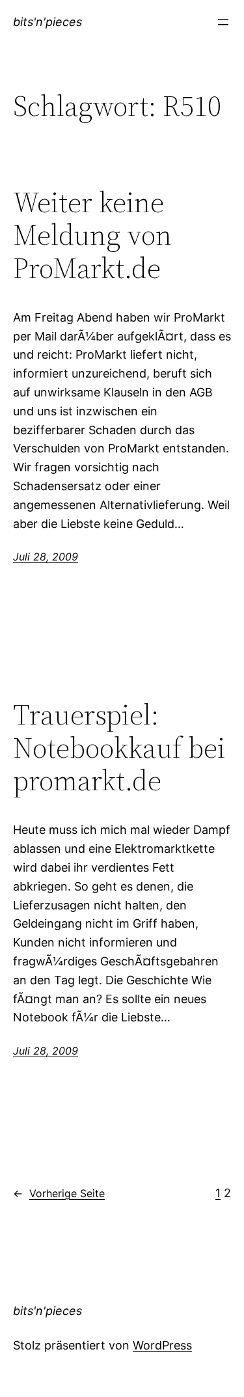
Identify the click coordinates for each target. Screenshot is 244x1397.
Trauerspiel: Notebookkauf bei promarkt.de (119, 747)
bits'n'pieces (47, 22)
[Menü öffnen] (223, 22)
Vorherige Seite (59, 1193)
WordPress (162, 1345)
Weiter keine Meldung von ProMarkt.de (92, 235)
